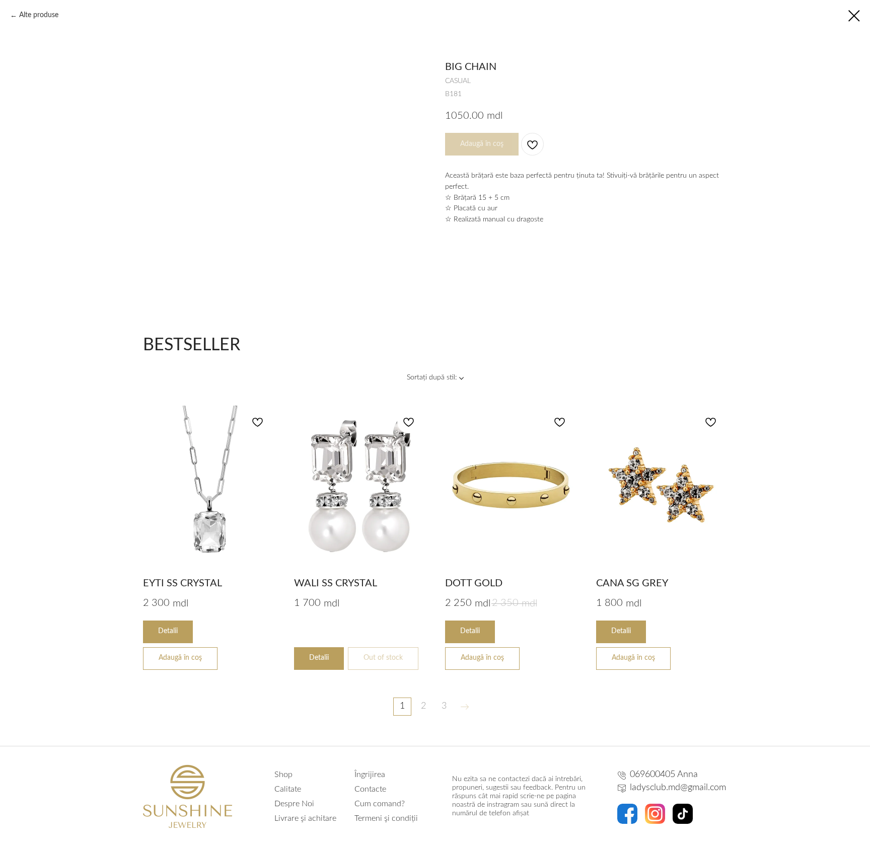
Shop (283, 775)
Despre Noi (294, 804)
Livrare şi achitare (305, 818)
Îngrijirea (369, 775)
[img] (627, 814)
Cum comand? (379, 804)
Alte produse (38, 15)
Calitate (287, 789)
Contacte (370, 789)
